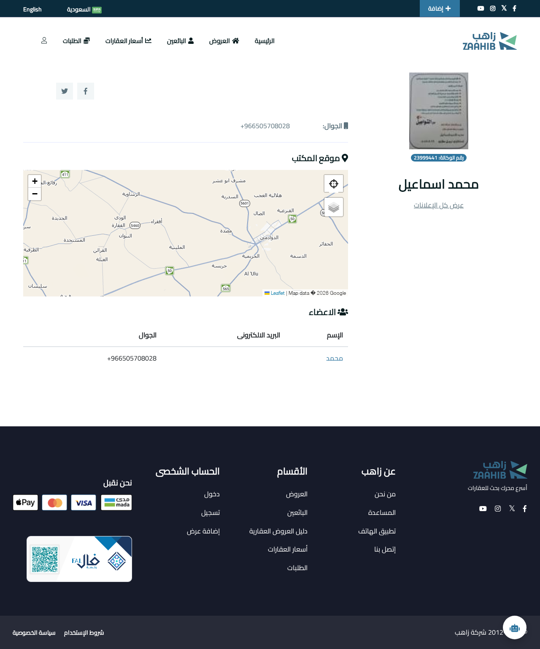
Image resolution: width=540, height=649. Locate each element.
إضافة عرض (203, 531)
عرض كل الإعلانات (439, 205)
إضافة (435, 8)
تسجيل (210, 512)
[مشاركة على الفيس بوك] (85, 91)
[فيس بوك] (514, 8)
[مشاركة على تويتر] (64, 91)
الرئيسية (265, 41)
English (32, 9)
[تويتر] (504, 8)
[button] (34, 181)
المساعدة (382, 512)
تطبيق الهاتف (377, 531)
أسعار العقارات (124, 41)
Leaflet (277, 292)
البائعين (176, 41)
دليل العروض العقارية (278, 531)
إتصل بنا (385, 549)
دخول (212, 493)
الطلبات (72, 41)
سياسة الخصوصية (34, 632)
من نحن (385, 493)
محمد (334, 358)
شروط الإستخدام (84, 632)
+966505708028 (265, 125)
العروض (219, 41)
